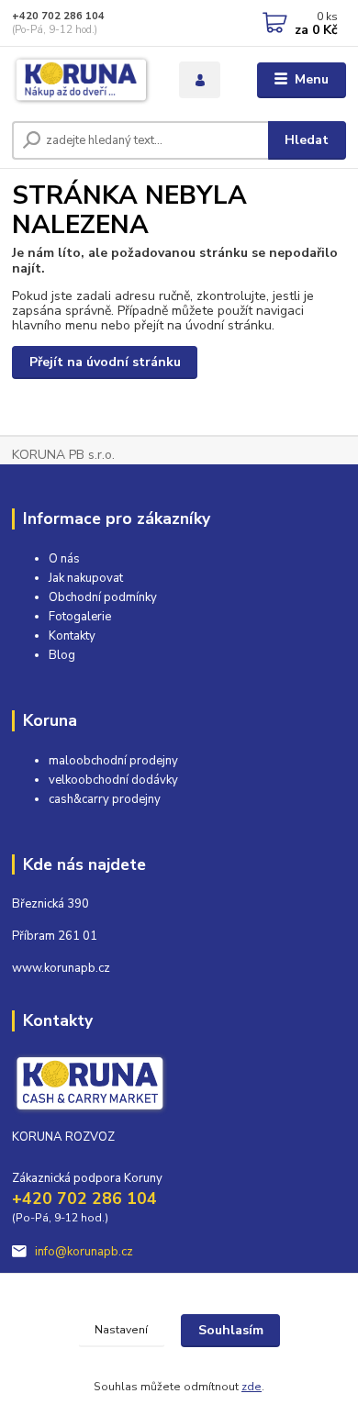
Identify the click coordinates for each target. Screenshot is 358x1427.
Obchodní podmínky (103, 597)
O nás (64, 559)
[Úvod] (81, 80)
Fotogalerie (80, 616)
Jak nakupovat (86, 578)
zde (251, 1386)
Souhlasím (230, 1330)
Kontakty (72, 636)
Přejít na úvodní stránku (105, 362)
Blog (62, 655)
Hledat (307, 140)
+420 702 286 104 (58, 16)
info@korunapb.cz (84, 1251)
